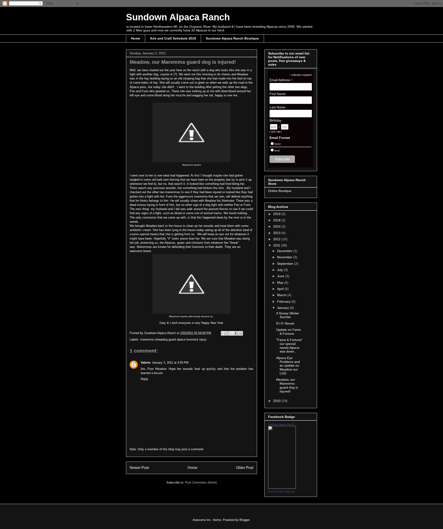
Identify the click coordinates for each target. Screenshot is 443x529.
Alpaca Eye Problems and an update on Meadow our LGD (288, 365)
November (285, 257)
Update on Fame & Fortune (288, 331)
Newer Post (139, 468)
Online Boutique (279, 191)
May (280, 282)
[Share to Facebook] (236, 333)
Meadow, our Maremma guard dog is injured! (287, 385)
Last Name (277, 107)
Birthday (275, 120)
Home (135, 38)
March (282, 295)
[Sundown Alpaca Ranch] (282, 487)
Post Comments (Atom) (201, 482)
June (281, 276)
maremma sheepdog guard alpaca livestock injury (173, 339)
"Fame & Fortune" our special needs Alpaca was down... (289, 345)
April (280, 289)
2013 (277, 233)
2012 (277, 239)
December (285, 251)
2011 (277, 245)
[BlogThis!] (227, 333)
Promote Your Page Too (281, 491)
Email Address (281, 80)
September (285, 263)
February (284, 301)
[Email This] (223, 333)
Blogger (244, 520)
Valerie (145, 362)
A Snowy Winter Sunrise (287, 315)
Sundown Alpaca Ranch (178, 17)
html (277, 144)
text (277, 150)
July (280, 270)
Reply (144, 379)
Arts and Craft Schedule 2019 (173, 38)
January (283, 308)
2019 (277, 214)
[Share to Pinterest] (240, 333)
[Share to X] (232, 333)
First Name (277, 94)
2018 (277, 220)
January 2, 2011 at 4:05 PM (170, 362)
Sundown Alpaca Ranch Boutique (232, 38)
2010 (277, 401)
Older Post (244, 468)
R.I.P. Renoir (285, 323)
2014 (277, 226)
